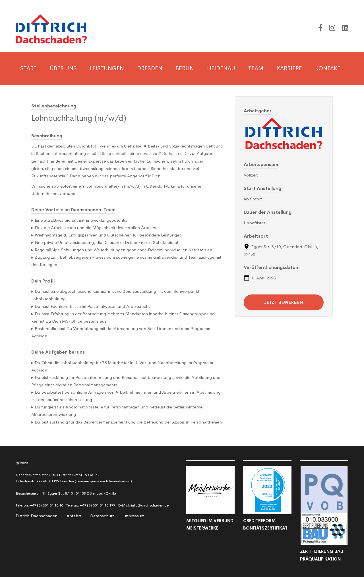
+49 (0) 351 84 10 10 (46, 505)
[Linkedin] (345, 28)
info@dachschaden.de (150, 505)
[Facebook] (320, 28)
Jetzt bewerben (283, 302)
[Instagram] (332, 28)
